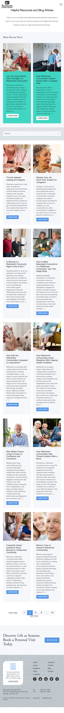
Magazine (36, 668)
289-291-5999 (45, 690)
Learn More (12, 116)
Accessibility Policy (47, 698)
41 (52, 613)
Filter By (7, 134)
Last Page (34, 616)
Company (51, 662)
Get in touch (52, 640)
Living (35, 665)
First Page (13, 613)
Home (35, 662)
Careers (51, 665)
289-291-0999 (45, 692)
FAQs (35, 671)
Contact (50, 671)
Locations (36, 674)
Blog (49, 668)
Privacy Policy (36, 698)
